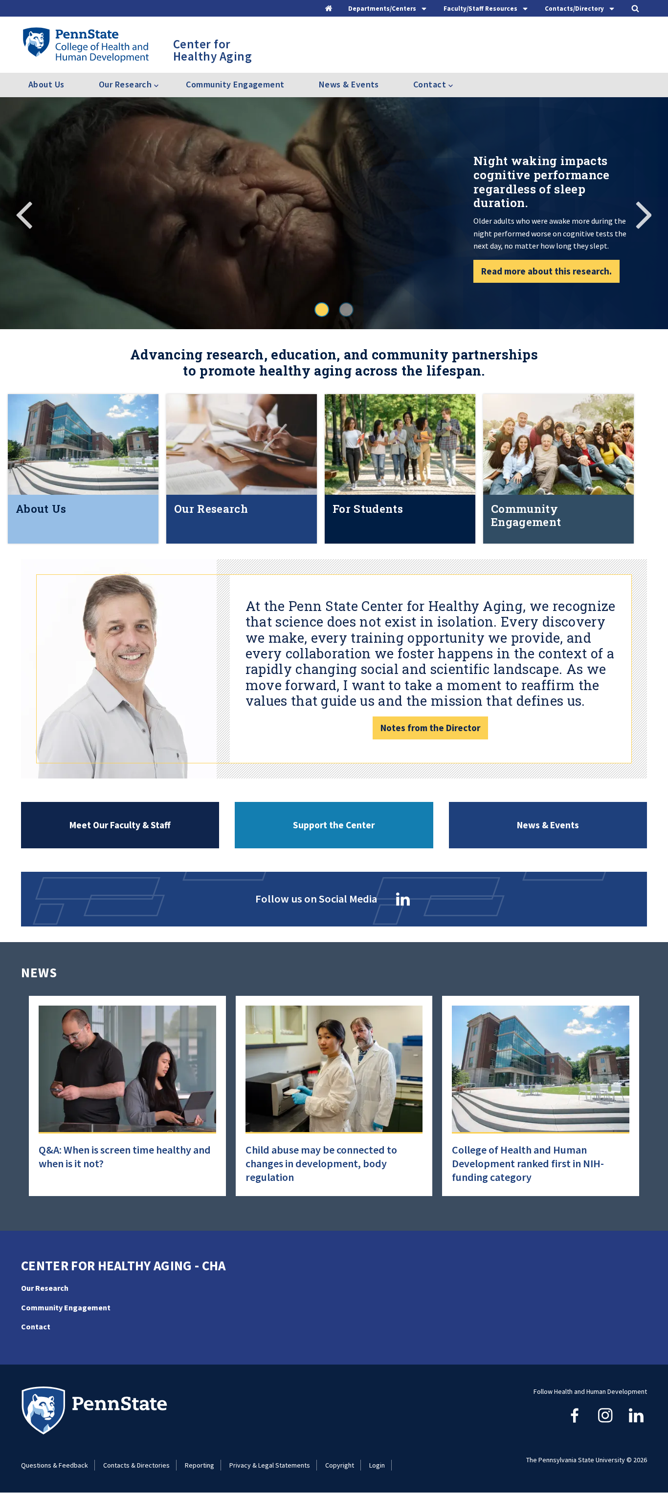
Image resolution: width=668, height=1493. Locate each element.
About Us (46, 84)
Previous (24, 213)
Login (377, 1465)
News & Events (349, 84)
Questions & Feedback (54, 1465)
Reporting (199, 1465)
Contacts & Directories (136, 1465)
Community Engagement (235, 84)
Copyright (339, 1465)
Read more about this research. (546, 271)
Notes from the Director (430, 728)
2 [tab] (346, 309)
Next (643, 213)
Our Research (44, 1288)
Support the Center (334, 825)
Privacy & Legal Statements (269, 1465)
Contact (35, 1326)
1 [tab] (321, 309)
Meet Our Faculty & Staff (120, 825)
